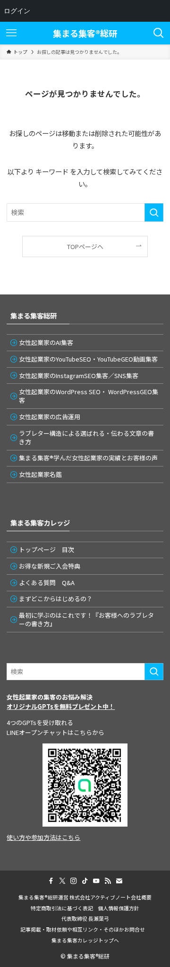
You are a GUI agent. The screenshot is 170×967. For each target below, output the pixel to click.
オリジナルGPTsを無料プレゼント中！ (61, 706)
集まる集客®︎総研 (85, 33)
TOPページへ (85, 246)
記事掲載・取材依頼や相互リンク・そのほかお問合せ (85, 929)
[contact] (119, 881)
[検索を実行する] (153, 212)
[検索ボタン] (158, 33)
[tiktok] (85, 881)
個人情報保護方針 (118, 908)
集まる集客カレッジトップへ (85, 940)
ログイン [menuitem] (17, 11)
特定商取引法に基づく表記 (62, 908)
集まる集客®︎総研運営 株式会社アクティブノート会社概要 (85, 897)
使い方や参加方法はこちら (43, 837)
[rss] (107, 881)
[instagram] (73, 881)
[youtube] (96, 881)
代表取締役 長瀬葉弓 (85, 918)
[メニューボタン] (11, 33)
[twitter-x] (62, 881)
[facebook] (51, 881)
